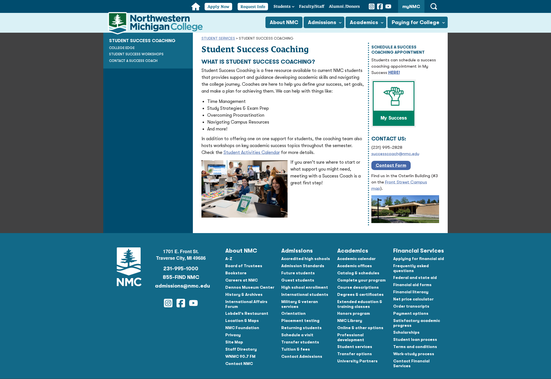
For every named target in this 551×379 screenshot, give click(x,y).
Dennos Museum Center (249, 287)
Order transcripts (411, 306)
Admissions (322, 22)
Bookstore (236, 273)
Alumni (344, 6)
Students (282, 6)
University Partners (357, 361)
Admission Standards (302, 265)
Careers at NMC (241, 280)
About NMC (284, 22)
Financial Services (418, 250)
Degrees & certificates (360, 294)
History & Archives (244, 294)
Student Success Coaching (142, 40)
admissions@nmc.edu (181, 286)
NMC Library (349, 320)
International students (304, 294)
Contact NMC (239, 363)
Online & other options (360, 327)
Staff (311, 6)
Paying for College (415, 22)
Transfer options (354, 353)
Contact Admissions (301, 356)
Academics (364, 22)
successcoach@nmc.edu (395, 153)
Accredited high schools (305, 258)
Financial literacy (410, 292)
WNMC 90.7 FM (240, 356)
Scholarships (406, 332)
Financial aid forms (412, 284)
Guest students (297, 280)
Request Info (252, 6)
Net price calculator (413, 299)
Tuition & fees (295, 349)
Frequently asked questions (411, 268)
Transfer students (300, 342)
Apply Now (218, 6)
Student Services (218, 38)
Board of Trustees (243, 265)
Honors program (353, 313)
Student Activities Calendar (252, 152)
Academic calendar (356, 258)
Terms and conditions (415, 346)
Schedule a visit (297, 335)
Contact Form (391, 165)
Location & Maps (242, 320)
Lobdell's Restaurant (246, 313)
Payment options (410, 313)
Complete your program (361, 280)
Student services (354, 346)
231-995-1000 (180, 268)
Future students (298, 273)
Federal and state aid (415, 277)
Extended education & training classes (359, 304)
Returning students (301, 327)
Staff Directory (241, 349)
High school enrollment (304, 287)
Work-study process (413, 353)
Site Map (234, 342)
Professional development (350, 337)
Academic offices (354, 265)
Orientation (293, 313)
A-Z (228, 258)
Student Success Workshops (136, 54)
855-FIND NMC (181, 277)
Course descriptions (358, 287)
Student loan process (415, 339)
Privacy (233, 335)
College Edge (122, 48)
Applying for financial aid (418, 258)
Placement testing (300, 320)
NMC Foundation (242, 327)
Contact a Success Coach (133, 61)
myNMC (411, 6)
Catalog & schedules (358, 273)
